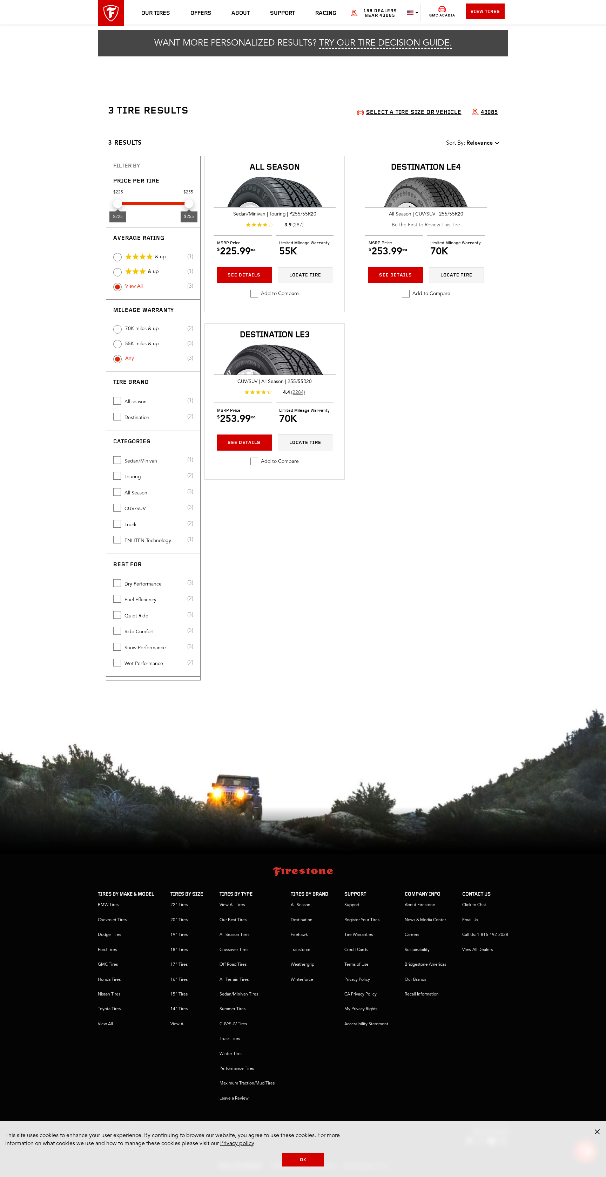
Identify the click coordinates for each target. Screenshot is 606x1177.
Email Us (470, 920)
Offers (200, 13)
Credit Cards (356, 950)
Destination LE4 (426, 167)
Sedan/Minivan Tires (239, 994)
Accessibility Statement (366, 1024)
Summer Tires (232, 1009)
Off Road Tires (233, 965)
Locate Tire (305, 275)
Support (282, 13)
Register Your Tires (361, 920)
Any (129, 358)
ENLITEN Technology (147, 540)
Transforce (300, 950)
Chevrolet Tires (112, 920)
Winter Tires (231, 1054)
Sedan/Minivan (140, 461)
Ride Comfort (139, 631)
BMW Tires (108, 905)
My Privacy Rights (360, 1009)
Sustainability (417, 950)
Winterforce (302, 980)
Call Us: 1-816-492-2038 (485, 935)
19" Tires (179, 935)
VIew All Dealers (477, 950)
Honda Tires (109, 980)
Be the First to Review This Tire (426, 225)
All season (135, 401)
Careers (412, 935)
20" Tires (179, 920)
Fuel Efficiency (140, 599)
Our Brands (415, 980)
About (240, 13)
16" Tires (179, 980)
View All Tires (232, 905)
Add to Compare (280, 293)
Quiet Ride (136, 616)
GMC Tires (108, 965)
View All (134, 286)
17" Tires (179, 965)
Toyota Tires (109, 1009)
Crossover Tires (234, 950)
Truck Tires (230, 1039)
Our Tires (155, 13)
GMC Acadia (442, 16)
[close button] (597, 1131)
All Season (135, 493)
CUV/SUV (135, 508)
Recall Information (422, 994)
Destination (136, 417)
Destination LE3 (275, 335)
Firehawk (299, 935)
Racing (325, 13)
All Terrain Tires (234, 980)
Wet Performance (143, 663)
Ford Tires (107, 950)
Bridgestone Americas (425, 965)
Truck (130, 524)
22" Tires (179, 905)
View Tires (485, 11)
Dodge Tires (109, 935)
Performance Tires (237, 1069)
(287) (298, 225)
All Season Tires (234, 935)
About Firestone (420, 905)
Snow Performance (145, 647)
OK (303, 1160)
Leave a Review (234, 1098)
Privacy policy (237, 1144)
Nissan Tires (109, 994)
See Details (244, 275)
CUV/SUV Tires (233, 1024)
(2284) (298, 392)
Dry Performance (143, 584)
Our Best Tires (233, 920)
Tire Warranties (358, 935)
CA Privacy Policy (360, 994)
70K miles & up (142, 328)
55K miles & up (142, 343)
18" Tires (179, 950)
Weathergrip (302, 965)
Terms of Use (356, 965)
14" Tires (179, 1009)
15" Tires (179, 994)
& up (160, 256)
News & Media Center (425, 920)
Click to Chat (474, 905)
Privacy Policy (357, 980)
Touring (132, 476)
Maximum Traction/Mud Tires (247, 1083)
